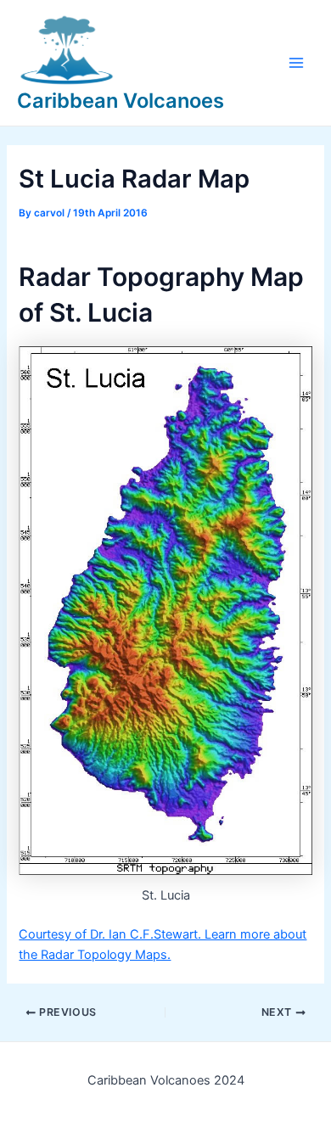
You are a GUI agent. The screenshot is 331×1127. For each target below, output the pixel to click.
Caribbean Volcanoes (120, 100)
